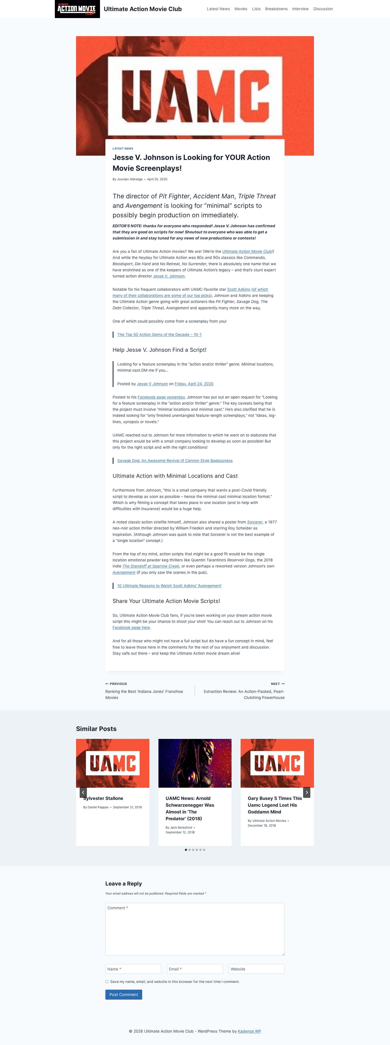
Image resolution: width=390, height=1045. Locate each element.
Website (238, 969)
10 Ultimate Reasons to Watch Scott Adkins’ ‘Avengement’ (169, 585)
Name (114, 969)
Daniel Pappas (98, 807)
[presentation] (112, 763)
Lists (256, 9)
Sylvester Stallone (103, 798)
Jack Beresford (181, 827)
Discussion (323, 9)
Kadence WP (249, 1031)
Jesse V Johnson (152, 384)
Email (175, 969)
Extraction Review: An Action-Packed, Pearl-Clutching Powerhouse (244, 691)
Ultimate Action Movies (269, 820)
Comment (117, 908)
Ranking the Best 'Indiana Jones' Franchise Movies (144, 691)
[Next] (306, 792)
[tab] (186, 850)
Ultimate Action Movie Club (247, 251)
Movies (240, 9)
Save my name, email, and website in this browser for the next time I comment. (175, 981)
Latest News (218, 9)
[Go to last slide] (83, 792)
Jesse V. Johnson (169, 276)
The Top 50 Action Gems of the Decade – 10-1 (159, 334)
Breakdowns (276, 9)
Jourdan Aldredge (130, 179)
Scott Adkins (238, 289)
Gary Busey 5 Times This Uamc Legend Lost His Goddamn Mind (275, 805)
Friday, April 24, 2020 (194, 384)
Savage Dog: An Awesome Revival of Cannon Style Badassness (175, 460)
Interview (300, 9)
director (137, 196)
